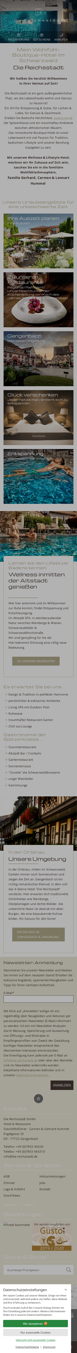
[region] (35, 1305)
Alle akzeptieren (33, 1323)
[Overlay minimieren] (65, 1289)
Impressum (49, 1347)
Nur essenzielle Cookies (36, 1332)
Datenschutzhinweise (27, 1347)
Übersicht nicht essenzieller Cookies (35, 1340)
